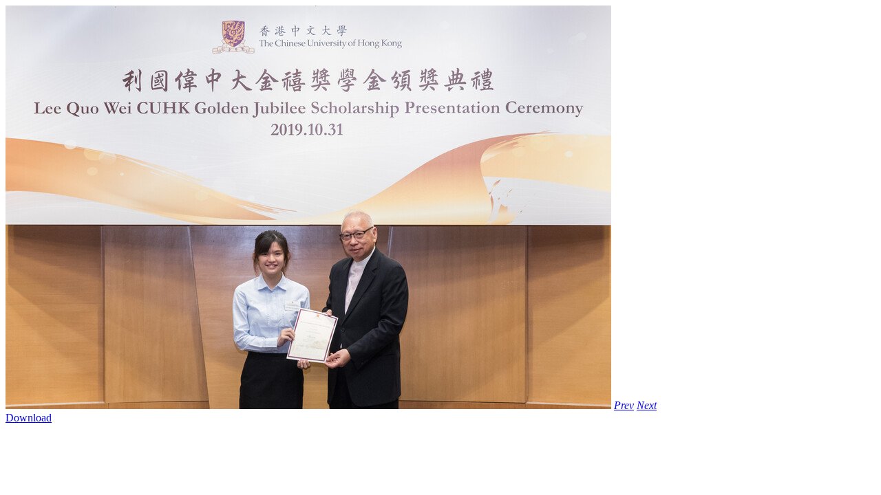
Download (29, 418)
